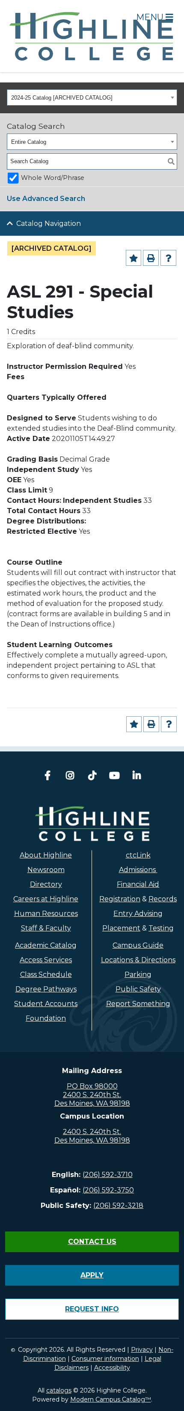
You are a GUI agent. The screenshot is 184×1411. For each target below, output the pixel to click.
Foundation (46, 1018)
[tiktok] (92, 776)
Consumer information (105, 1358)
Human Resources (46, 913)
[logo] (92, 823)
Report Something (138, 1004)
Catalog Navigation (48, 223)
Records (162, 899)
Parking (138, 974)
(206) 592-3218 (118, 1205)
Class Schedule (46, 974)
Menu (151, 17)
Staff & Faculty (46, 928)
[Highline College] (92, 35)
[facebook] (47, 776)
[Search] (171, 161)
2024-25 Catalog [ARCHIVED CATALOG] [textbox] (62, 97)
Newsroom (46, 870)
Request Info (92, 1309)
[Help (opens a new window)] (168, 258)
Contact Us (92, 1242)
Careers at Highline (45, 899)
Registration (119, 899)
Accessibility (112, 1367)
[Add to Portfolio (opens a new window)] (134, 258)
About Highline (46, 855)
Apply (92, 1275)
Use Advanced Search (46, 199)
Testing (161, 928)
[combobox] (92, 97)
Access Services (46, 960)
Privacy (142, 1349)
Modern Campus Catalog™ (110, 1399)
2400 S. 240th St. (92, 1095)
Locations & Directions (138, 960)
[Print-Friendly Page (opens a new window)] (151, 258)
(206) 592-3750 (108, 1190)
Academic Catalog (46, 945)
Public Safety (138, 989)
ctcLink (138, 855)
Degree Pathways (46, 989)
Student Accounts (45, 1004)
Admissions (138, 870)
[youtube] (114, 776)
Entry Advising (138, 913)
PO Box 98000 (92, 1086)
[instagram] (70, 776)
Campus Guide (138, 945)
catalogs (58, 1390)
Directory (46, 884)
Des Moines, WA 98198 (92, 1103)
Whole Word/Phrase (52, 178)
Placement (121, 928)
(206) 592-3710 (108, 1175)
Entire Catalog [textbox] (28, 142)
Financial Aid (138, 884)
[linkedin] (136, 776)
